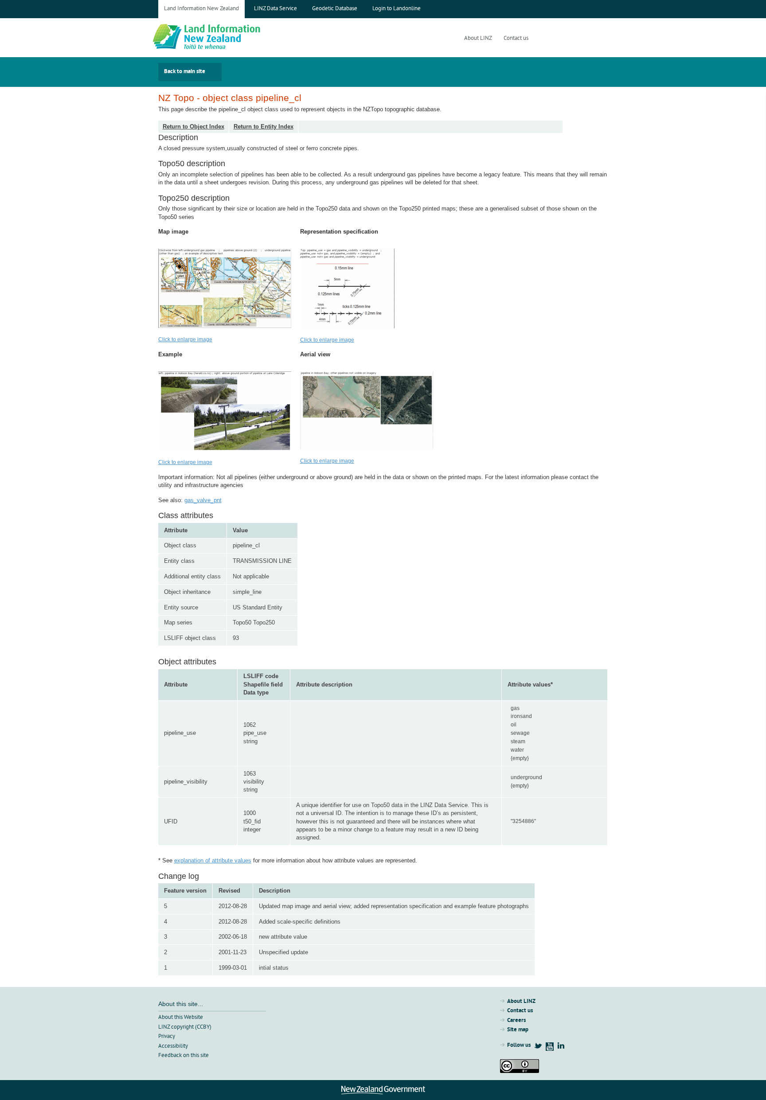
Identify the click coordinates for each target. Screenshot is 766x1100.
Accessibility (173, 1046)
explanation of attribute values (212, 860)
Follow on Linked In (560, 1045)
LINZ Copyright (519, 1066)
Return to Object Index (193, 126)
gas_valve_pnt (203, 500)
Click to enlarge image (185, 339)
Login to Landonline (396, 8)
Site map (517, 1030)
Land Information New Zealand (201, 8)
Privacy (166, 1036)
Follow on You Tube (550, 1046)
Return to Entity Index (263, 126)
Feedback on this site (183, 1055)
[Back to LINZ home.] (227, 37)
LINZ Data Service (275, 8)
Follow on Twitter (538, 1045)
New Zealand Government (383, 1090)
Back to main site (184, 71)
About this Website (180, 1017)
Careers (516, 1020)
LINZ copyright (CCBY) (184, 1027)
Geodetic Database (334, 8)
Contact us (516, 38)
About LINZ (478, 38)
